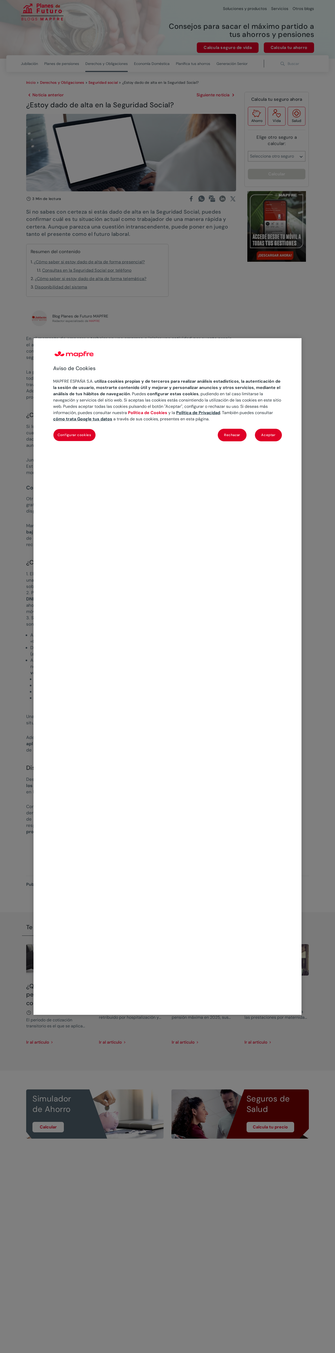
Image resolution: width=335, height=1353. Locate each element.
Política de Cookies (147, 413)
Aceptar (268, 435)
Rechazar (232, 435)
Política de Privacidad (198, 413)
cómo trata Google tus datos (82, 419)
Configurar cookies (74, 435)
